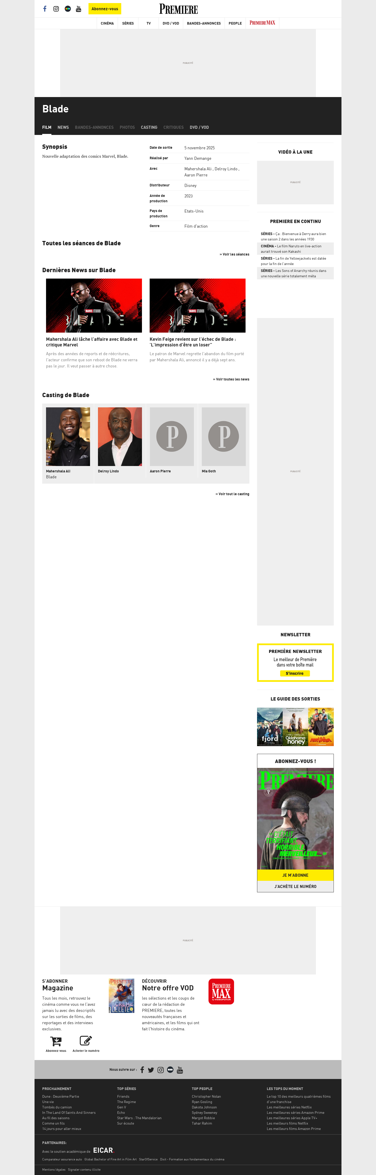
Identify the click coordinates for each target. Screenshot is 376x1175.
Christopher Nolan (206, 1096)
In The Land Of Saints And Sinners (69, 1112)
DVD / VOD (171, 23)
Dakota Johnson (204, 1107)
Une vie (48, 1101)
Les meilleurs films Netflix (287, 1123)
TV (149, 23)
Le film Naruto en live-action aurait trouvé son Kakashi (291, 248)
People (235, 23)
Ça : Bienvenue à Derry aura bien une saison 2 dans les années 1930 (293, 236)
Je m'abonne (295, 875)
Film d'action (196, 226)
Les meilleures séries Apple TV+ (292, 1118)
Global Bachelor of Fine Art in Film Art (110, 1159)
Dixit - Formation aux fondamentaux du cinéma (192, 1159)
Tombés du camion (57, 1107)
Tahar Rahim (202, 1123)
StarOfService (148, 1159)
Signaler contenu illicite (84, 1169)
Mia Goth (209, 471)
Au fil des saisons (56, 1118)
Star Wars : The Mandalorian (139, 1118)
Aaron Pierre (195, 174)
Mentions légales (53, 1169)
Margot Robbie (203, 1118)
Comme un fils (53, 1123)
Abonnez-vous (105, 8)
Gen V (121, 1107)
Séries (128, 23)
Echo (121, 1112)
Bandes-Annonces (204, 23)
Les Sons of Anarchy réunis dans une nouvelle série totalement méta (293, 273)
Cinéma (107, 23)
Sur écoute (125, 1123)
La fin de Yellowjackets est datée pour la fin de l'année (293, 261)
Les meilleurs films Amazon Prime (294, 1128)
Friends (123, 1096)
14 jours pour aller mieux (61, 1128)
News (63, 127)
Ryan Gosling (202, 1101)
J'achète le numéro (295, 886)
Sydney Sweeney (204, 1112)
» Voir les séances (234, 254)
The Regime (126, 1101)
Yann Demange (197, 158)
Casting (149, 127)
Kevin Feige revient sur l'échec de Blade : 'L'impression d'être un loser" (193, 341)
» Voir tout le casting (232, 494)
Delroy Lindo (226, 168)
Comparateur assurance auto (62, 1159)
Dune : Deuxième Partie (60, 1096)
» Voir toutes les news (231, 379)
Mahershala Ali (198, 168)
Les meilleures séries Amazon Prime (295, 1112)
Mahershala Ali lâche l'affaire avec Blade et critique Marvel (91, 341)
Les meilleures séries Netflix (289, 1107)
